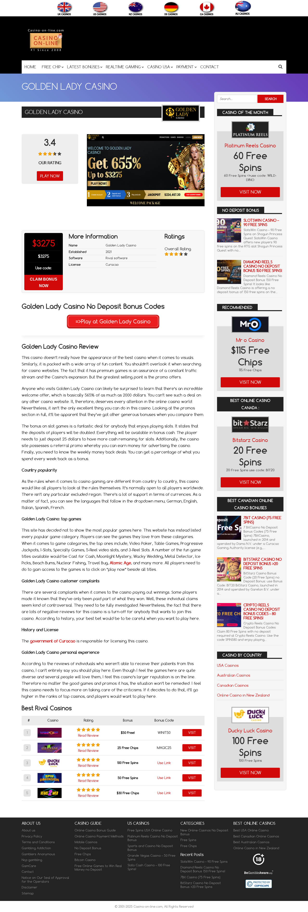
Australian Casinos (233, 675)
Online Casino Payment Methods (99, 836)
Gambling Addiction (36, 848)
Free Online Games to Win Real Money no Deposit (98, 868)
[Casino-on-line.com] (46, 51)
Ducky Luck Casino (250, 731)
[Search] (280, 66)
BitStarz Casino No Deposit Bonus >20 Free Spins (263, 563)
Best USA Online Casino (251, 830)
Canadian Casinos (233, 685)
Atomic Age (120, 562)
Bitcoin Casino (85, 860)
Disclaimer (29, 887)
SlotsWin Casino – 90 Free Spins (261, 222)
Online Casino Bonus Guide (95, 830)
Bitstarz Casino (250, 440)
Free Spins (188, 840)
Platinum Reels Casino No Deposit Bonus (153, 838)
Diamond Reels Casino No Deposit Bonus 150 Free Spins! (263, 266)
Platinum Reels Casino (250, 146)
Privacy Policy (32, 836)
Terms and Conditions (38, 842)
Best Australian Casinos (251, 842)
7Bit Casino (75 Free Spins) (262, 520)
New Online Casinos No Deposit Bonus (204, 832)
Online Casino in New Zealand (243, 695)
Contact (28, 872)
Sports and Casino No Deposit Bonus (150, 848)
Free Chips (83, 854)
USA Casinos (228, 665)
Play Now (50, 176)
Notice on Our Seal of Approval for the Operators (45, 879)
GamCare (29, 866)
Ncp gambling (32, 860)
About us (28, 830)
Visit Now (250, 192)
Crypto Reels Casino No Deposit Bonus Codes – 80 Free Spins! (262, 611)
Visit (192, 732)
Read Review (88, 735)
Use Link (164, 763)
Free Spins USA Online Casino (150, 830)
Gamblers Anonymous (38, 854)
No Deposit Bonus (88, 848)
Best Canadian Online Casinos (256, 836)
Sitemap (28, 893)
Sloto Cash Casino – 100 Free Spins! (149, 867)
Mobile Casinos (86, 842)
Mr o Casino (250, 340)
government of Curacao (52, 641)
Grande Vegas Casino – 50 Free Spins (151, 857)
